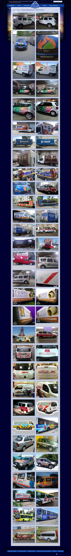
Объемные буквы (31, 551)
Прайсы (44, 5)
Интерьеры (61, 551)
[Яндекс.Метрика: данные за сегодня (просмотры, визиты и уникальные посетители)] (60, 554)
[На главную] (35, 9)
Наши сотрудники (54, 5)
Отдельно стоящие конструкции (44, 551)
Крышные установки (12, 551)
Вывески (54, 551)
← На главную (55, 10)
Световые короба (22, 551)
